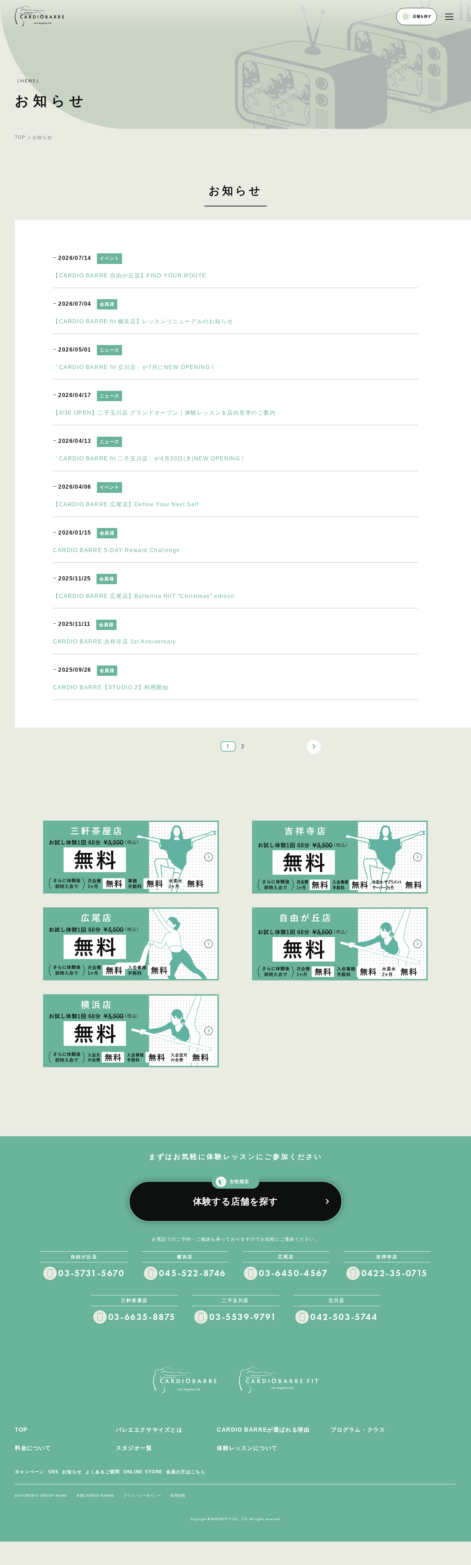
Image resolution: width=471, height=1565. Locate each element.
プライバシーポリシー (142, 1495)
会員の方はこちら (186, 1471)
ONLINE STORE (143, 1471)
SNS (53, 1471)
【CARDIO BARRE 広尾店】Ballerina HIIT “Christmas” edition (143, 596)
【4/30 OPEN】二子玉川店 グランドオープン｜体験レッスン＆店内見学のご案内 (164, 413)
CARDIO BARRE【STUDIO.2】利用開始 (111, 687)
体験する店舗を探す (235, 1194)
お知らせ (72, 1471)
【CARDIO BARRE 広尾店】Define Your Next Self (126, 504)
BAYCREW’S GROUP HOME (41, 1495)
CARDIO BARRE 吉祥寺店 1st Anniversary (114, 641)
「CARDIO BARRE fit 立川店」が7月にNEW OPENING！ (134, 367)
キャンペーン (29, 1471)
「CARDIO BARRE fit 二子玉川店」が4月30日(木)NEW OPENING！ (149, 458)
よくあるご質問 (103, 1471)
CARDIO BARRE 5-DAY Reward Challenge (116, 550)
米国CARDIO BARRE (95, 1495)
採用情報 (178, 1495)
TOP (20, 137)
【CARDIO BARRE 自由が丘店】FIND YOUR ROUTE (130, 275)
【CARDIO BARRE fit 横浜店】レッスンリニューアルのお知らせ (143, 321)
